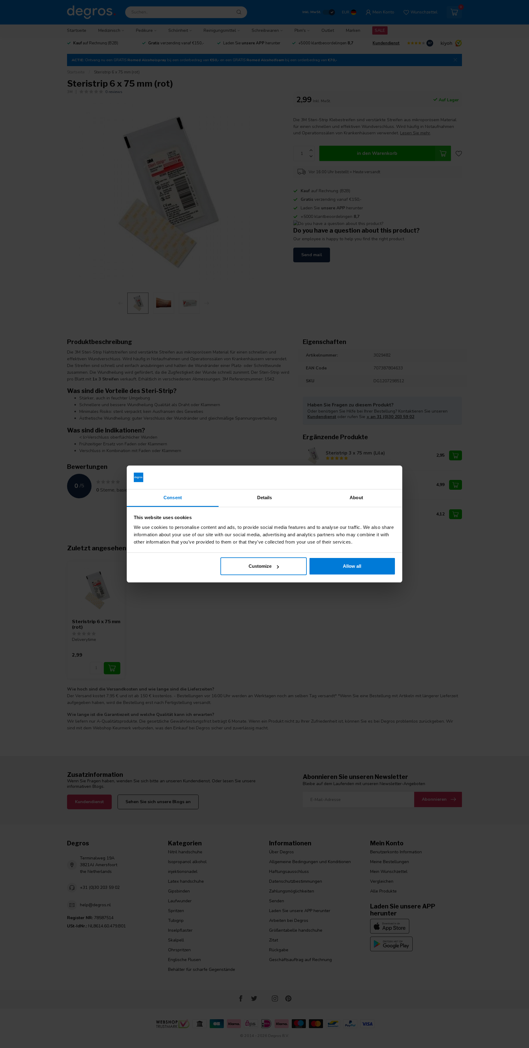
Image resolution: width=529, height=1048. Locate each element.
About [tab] (356, 497)
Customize (260, 566)
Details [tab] (264, 497)
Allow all (352, 566)
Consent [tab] (172, 497)
